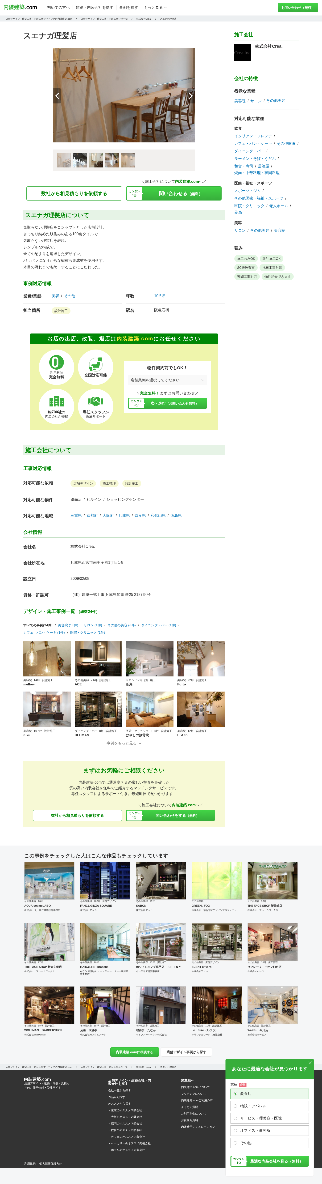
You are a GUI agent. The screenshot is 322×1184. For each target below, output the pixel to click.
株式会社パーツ (256, 971)
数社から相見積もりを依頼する (74, 193)
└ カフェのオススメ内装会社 (126, 1136)
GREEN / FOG (201, 905)
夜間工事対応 (247, 276)
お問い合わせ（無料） (297, 7)
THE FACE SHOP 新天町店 (265, 905)
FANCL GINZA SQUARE (96, 905)
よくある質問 (189, 1107)
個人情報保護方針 (50, 1163)
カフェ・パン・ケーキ (253, 143)
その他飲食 (286, 143)
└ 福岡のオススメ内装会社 (125, 1123)
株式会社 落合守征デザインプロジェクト (214, 910)
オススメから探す (119, 1103)
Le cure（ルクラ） (205, 1030)
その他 (69, 296)
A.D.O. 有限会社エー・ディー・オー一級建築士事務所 (104, 972)
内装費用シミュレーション (198, 1126)
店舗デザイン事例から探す (186, 1052)
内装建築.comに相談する (134, 1052)
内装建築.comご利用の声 (197, 1100)
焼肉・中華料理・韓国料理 (257, 173)
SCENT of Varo (201, 967)
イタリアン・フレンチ (253, 136)
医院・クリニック (249, 206)
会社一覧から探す (119, 1090)
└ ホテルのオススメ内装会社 (126, 1150)
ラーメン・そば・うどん (255, 159)
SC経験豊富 (246, 267)
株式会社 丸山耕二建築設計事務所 (42, 910)
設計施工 (61, 311)
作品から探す (116, 1097)
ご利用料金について (193, 1113)
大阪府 (108, 515)
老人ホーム (278, 206)
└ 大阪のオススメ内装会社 (125, 1117)
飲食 (238, 128)
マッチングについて (193, 1093)
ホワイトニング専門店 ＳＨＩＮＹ (158, 967)
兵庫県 (124, 515)
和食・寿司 (243, 166)
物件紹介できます (277, 276)
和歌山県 (158, 515)
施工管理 (109, 483)
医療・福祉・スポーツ (253, 183)
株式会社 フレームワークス (263, 910)
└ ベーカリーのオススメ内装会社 (129, 1143)
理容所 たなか (146, 1030)
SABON (141, 905)
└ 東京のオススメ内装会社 (125, 1110)
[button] (191, 95)
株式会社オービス (257, 1034)
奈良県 (140, 515)
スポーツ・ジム (247, 191)
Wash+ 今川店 (258, 1030)
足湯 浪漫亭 (88, 1030)
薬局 (238, 212)
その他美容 (275, 100)
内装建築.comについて (195, 1087)
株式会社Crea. (82, 546)
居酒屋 (263, 166)
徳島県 (176, 515)
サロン (256, 101)
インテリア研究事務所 (148, 971)
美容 (55, 296)
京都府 (92, 515)
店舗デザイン (83, 483)
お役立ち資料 (189, 1120)
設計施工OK (272, 259)
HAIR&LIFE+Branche (94, 967)
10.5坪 (159, 296)
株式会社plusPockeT (35, 1034)
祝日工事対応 (272, 267)
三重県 (76, 515)
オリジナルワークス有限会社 (207, 1034)
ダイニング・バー (249, 151)
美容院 (240, 101)
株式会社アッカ (88, 910)
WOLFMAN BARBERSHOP (43, 1030)
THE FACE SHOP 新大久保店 (43, 967)
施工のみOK (246, 259)
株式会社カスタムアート (93, 1034)
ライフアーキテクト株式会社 (151, 1034)
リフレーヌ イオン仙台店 (264, 967)
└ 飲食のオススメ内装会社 (125, 1130)
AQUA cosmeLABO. (37, 905)
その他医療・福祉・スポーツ (258, 198)
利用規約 (30, 1163)
